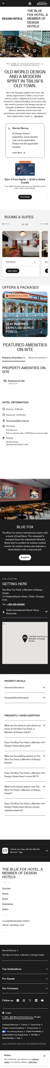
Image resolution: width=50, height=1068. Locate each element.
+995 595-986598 (16, 604)
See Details (26, 197)
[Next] (44, 223)
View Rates (12, 271)
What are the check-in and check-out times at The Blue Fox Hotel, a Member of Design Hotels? (22, 729)
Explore (25, 557)
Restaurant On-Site (16, 381)
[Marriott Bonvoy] (41, 3)
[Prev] (6, 223)
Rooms (5, 893)
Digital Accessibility (33, 1031)
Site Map (34, 1035)
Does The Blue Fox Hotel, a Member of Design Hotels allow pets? (23, 744)
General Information (14, 687)
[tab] (13, 357)
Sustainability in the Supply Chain (15, 1035)
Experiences (7, 904)
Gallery (5, 909)
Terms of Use (36, 1025)
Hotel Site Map (8, 1038)
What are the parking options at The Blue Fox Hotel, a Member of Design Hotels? (22, 759)
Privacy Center (32, 1028)
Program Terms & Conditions (13, 1028)
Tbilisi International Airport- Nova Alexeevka (22, 612)
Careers (24, 1025)
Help (18, 1038)
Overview (6, 888)
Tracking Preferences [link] (10, 1025)
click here (32, 1062)
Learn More (17, 153)
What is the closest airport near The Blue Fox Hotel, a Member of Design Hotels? (22, 790)
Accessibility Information (16, 697)
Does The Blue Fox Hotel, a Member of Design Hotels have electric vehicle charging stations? (23, 807)
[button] (30, 3)
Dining (5, 899)
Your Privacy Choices (14, 1032)
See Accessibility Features (17, 421)
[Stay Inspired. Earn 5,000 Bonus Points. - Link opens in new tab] (25, 314)
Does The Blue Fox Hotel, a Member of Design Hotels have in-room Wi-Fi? (23, 775)
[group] (25, 522)
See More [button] (38, 116)
